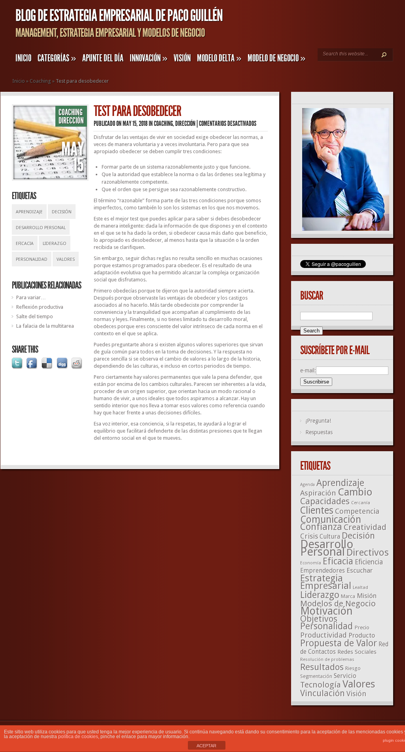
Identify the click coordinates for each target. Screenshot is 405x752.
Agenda (307, 484)
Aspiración (318, 493)
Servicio (345, 676)
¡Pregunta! (318, 421)
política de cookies (78, 736)
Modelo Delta (219, 58)
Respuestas (319, 432)
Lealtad (360, 587)
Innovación (148, 58)
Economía (310, 563)
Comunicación (330, 519)
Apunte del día (102, 58)
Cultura (330, 536)
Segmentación (316, 676)
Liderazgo (54, 243)
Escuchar (359, 570)
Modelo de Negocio (276, 58)
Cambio (355, 492)
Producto (361, 635)
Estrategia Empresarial (325, 582)
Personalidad (31, 259)
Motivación (326, 611)
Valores (66, 259)
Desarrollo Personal (41, 227)
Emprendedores (322, 570)
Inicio (23, 58)
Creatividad (365, 527)
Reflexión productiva (39, 307)
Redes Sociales (357, 651)
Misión (367, 596)
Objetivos (318, 618)
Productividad (323, 635)
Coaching (40, 81)
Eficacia (25, 243)
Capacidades (325, 501)
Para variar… (31, 297)
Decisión (62, 212)
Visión (182, 58)
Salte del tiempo (34, 316)
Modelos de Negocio (338, 603)
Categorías (57, 58)
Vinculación (322, 693)
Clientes (316, 510)
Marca (348, 596)
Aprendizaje (29, 212)
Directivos (367, 552)
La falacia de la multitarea (45, 326)
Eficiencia (369, 562)
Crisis (309, 536)
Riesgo (353, 668)
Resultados (322, 667)
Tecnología (320, 684)
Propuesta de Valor (338, 643)
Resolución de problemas (327, 659)
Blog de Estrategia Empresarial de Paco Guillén (119, 15)
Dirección (71, 121)
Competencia (357, 511)
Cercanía (360, 502)
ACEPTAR (206, 745)
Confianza (321, 526)
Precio (361, 627)
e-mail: (308, 370)
